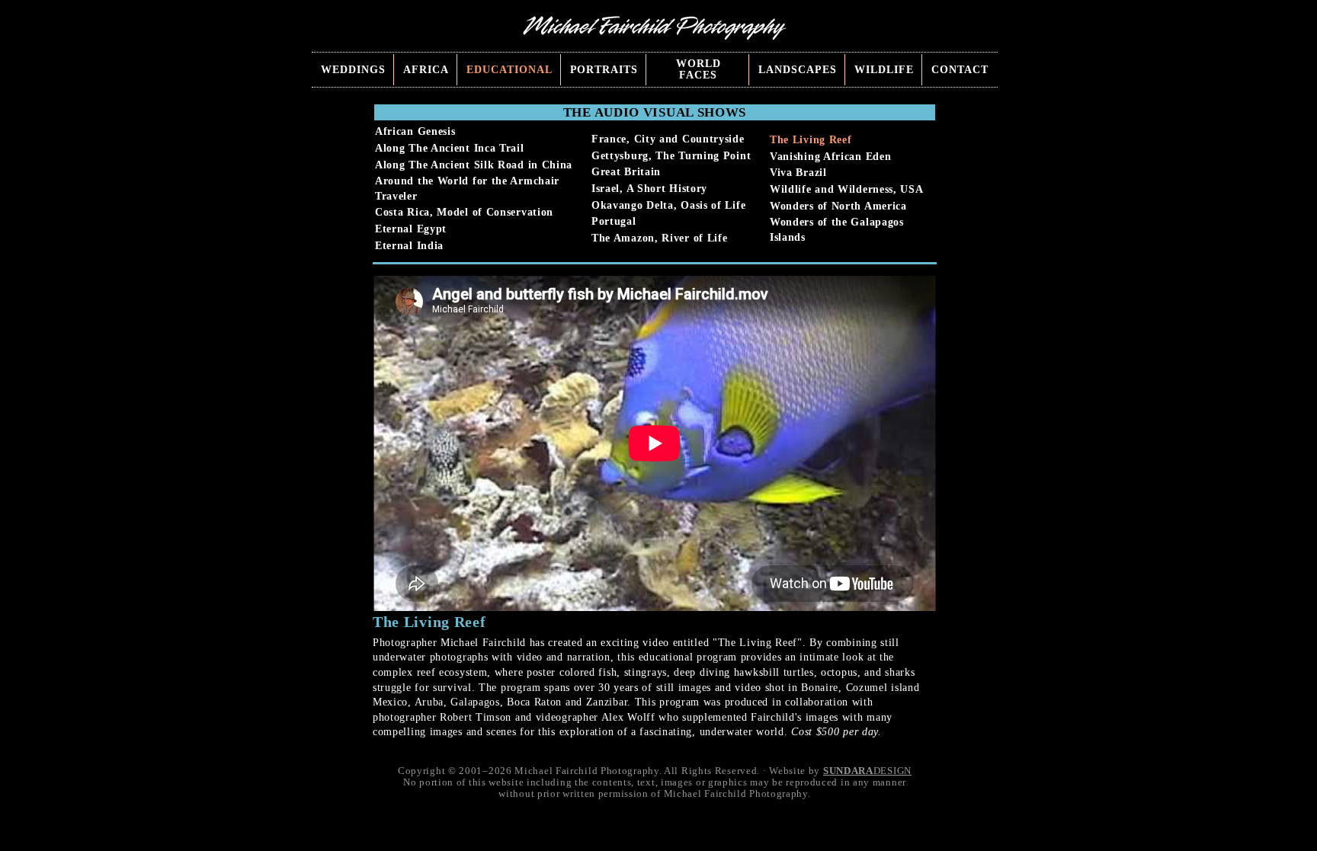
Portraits (604, 69)
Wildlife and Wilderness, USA (847, 189)
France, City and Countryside (668, 139)
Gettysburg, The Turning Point (671, 156)
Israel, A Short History (649, 188)
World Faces (698, 69)
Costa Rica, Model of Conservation (464, 212)
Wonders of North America (838, 206)
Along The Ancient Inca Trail (449, 148)
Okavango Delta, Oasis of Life (668, 205)
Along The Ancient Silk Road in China (473, 165)
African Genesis (415, 131)
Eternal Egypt (411, 229)
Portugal (613, 221)
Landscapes (797, 69)
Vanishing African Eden (830, 156)
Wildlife (884, 69)
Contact (960, 69)
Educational (509, 69)
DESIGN (867, 771)
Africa (426, 69)
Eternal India (409, 245)
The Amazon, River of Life (659, 238)
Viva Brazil (798, 172)
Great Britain (626, 172)
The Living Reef (811, 140)
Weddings (353, 69)
